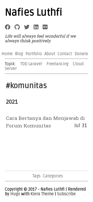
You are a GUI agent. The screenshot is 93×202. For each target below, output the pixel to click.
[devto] (45, 27)
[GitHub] (17, 27)
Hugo (15, 194)
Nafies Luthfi (34, 12)
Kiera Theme (42, 194)
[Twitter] (26, 27)
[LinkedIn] (36, 27)
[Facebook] (7, 27)
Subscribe (66, 194)
